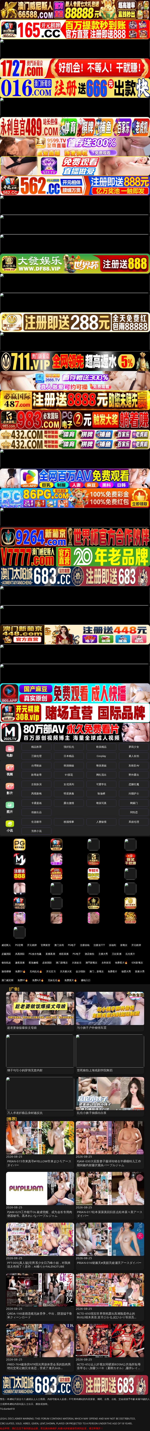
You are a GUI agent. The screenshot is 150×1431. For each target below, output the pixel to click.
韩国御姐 (69, 765)
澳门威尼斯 (7, 980)
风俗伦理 (134, 821)
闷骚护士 (134, 793)
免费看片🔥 (121, 962)
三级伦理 (36, 756)
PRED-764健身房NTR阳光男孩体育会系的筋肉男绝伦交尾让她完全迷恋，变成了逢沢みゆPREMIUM (39, 1368)
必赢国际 (6, 953)
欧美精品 (101, 747)
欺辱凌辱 (36, 774)
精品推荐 (36, 747)
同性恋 (134, 812)
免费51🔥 (20, 971)
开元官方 (51, 971)
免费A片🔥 (38, 980)
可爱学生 (101, 784)
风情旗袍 (36, 793)
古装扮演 (36, 784)
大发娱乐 (76, 962)
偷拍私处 (6, 962)
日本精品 (69, 756)
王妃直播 (116, 953)
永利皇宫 (106, 962)
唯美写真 (101, 803)
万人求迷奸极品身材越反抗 (25, 1113)
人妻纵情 (101, 821)
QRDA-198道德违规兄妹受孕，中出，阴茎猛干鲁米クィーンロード (39, 1315)
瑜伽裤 (101, 793)
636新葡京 (137, 962)
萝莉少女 (134, 747)
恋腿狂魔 (134, 784)
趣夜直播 (20, 962)
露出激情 (69, 803)
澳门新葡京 (62, 962)
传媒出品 (36, 812)
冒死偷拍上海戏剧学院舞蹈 (94, 1070)
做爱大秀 (126, 971)
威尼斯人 (6, 945)
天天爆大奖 (66, 971)
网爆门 (134, 803)
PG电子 (72, 945)
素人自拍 (134, 756)
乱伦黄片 (130, 953)
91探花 (69, 774)
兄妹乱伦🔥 (54, 980)
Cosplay (101, 756)
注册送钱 (85, 945)
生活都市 (36, 821)
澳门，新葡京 (96, 971)
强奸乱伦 (69, 747)
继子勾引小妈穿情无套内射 (25, 1070)
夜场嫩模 (33, 962)
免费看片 (112, 971)
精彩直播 (64, 953)
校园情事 (69, 821)
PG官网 (19, 945)
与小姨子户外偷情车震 (92, 1028)
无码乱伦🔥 (36, 971)
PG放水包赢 (35, 953)
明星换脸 (69, 793)
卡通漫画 (36, 803)
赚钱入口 (86, 980)
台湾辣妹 (36, 765)
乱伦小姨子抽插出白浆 (92, 1113)
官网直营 (45, 945)
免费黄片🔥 (70, 980)
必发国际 (47, 962)
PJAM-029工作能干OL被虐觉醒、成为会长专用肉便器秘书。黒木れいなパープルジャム (39, 1214)
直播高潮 (50, 953)
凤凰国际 (20, 953)
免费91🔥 (23, 980)
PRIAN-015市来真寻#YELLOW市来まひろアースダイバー (39, 1163)
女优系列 (69, 784)
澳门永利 (59, 945)
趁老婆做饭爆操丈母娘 (22, 1028)
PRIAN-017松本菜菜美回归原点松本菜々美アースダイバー (109, 1214)
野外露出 (134, 774)
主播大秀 (103, 953)
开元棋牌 (32, 945)
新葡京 (123, 945)
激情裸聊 (6, 971)
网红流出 (101, 774)
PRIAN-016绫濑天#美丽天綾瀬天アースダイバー (109, 1263)
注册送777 (99, 945)
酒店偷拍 (89, 953)
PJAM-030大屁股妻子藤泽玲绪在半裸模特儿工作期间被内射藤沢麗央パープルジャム (109, 1163)
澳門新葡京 (91, 962)
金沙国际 (80, 971)
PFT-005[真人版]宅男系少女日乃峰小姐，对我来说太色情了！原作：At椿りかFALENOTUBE (39, 1264)
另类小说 (36, 831)
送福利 (112, 945)
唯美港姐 (101, 765)
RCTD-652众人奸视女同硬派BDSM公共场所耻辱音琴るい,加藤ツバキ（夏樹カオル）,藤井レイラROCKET (109, 1368)
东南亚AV (134, 765)
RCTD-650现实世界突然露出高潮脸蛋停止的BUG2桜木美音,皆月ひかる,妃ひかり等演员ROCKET (106, 1317)
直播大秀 (140, 971)
